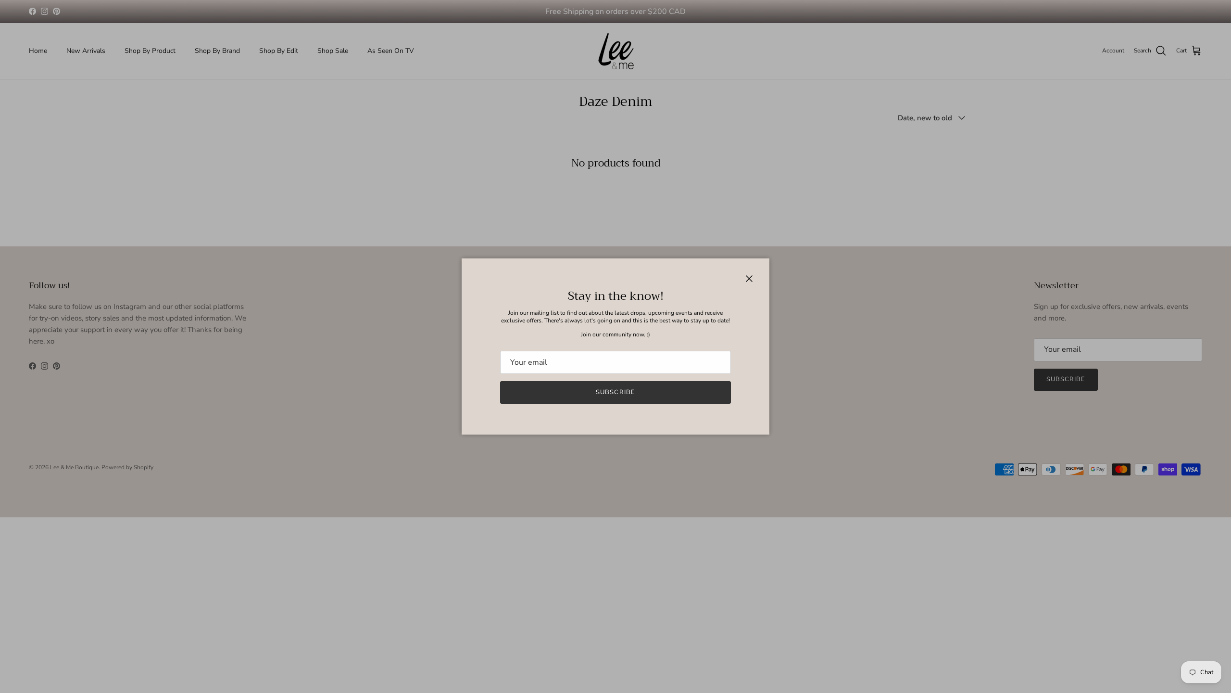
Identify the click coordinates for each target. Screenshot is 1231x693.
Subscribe (615, 392)
